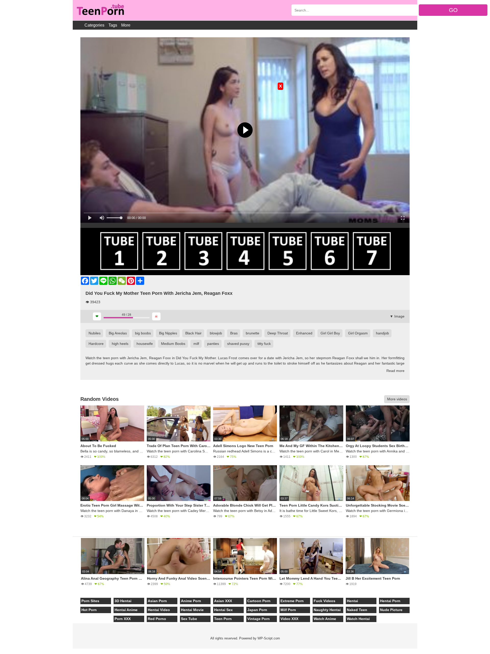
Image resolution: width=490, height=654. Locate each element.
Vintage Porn (258, 619)
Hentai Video (159, 610)
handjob (382, 333)
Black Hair (193, 333)
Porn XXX (123, 619)
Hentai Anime (126, 610)
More (125, 25)
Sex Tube (189, 619)
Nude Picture (391, 610)
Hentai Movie (192, 610)
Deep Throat (277, 333)
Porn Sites (90, 601)
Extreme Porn (292, 601)
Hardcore (96, 344)
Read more (395, 371)
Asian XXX (223, 601)
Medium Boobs (173, 344)
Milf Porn (288, 610)
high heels (120, 344)
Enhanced (304, 333)
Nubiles (95, 333)
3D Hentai (123, 601)
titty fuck (264, 344)
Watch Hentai (358, 619)
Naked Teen (357, 610)
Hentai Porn (390, 601)
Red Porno (157, 619)
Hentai (352, 601)
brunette (252, 333)
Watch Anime (325, 619)
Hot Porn (89, 610)
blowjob (216, 333)
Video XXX (289, 619)
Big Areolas (118, 333)
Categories (94, 25)
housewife (145, 344)
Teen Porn (223, 619)
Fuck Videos (324, 601)
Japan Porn (257, 610)
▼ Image (397, 316)
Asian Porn (157, 601)
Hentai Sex (223, 610)
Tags (112, 25)
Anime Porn (191, 601)
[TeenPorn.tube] (100, 10)
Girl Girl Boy (330, 333)
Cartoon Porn (259, 601)
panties (213, 344)
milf (196, 344)
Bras (234, 333)
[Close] (0, 651)
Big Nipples (168, 333)
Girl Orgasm (358, 333)
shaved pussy (238, 344)
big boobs (143, 333)
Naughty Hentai (327, 610)
